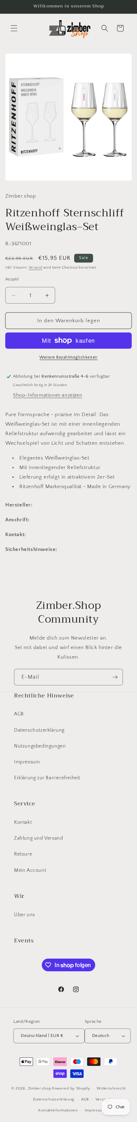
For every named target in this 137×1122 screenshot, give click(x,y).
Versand (36, 268)
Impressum (27, 762)
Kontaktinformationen (58, 1110)
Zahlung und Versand (38, 838)
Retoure (23, 854)
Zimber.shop (39, 1088)
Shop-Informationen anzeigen (47, 395)
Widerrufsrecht (111, 1088)
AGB (19, 714)
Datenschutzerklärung (39, 730)
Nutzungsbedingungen (40, 746)
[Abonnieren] (115, 677)
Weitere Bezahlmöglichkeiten (68, 357)
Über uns (24, 915)
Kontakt (23, 822)
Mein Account (30, 870)
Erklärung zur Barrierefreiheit (47, 778)
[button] (14, 28)
